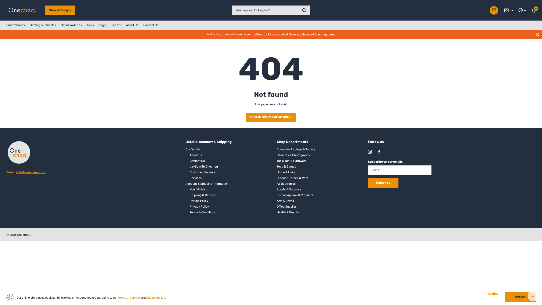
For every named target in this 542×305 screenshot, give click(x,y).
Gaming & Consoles (43, 25)
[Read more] (508, 10)
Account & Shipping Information (206, 184)
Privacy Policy (199, 206)
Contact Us (150, 25)
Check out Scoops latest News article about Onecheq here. (295, 34)
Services (196, 178)
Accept (520, 296)
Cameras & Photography (293, 155)
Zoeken (304, 10)
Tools (90, 25)
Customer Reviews (202, 172)
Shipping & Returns (203, 195)
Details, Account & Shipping (208, 142)
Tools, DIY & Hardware (292, 161)
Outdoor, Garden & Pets (292, 178)
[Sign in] (522, 10)
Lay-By (116, 25)
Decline (493, 293)
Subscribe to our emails (385, 162)
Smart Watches (71, 25)
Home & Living (286, 172)
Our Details (192, 149)
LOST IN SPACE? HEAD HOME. (271, 117)
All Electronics (286, 184)
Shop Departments (292, 142)
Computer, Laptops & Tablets (296, 149)
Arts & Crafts (285, 201)
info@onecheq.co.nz (31, 172)
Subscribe (383, 182)
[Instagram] (370, 152)
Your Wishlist (198, 189)
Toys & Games (286, 166)
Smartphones (15, 25)
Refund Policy (199, 201)
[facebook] (379, 152)
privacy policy (155, 297)
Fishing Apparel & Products (295, 195)
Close (537, 34)
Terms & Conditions (203, 212)
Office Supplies (287, 206)
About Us (132, 25)
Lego (102, 25)
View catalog (59, 10)
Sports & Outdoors (289, 189)
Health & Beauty (288, 212)
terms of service (129, 297)
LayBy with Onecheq (204, 166)
